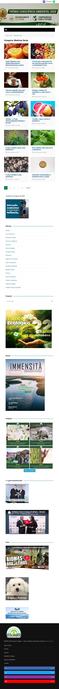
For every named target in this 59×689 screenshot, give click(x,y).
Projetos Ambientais (11, 280)
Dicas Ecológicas (10, 248)
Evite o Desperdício (11, 262)
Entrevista (8, 255)
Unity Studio (49, 641)
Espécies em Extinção (12, 259)
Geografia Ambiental (11, 266)
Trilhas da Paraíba (10, 284)
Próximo (28, 188)
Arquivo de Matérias (9, 659)
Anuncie (6, 652)
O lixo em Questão (11, 276)
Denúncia (8, 244)
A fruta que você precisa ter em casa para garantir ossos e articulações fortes (42, 63)
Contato (6, 663)
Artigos (8, 230)
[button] (17, 434)
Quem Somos (7, 645)
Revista (6, 649)
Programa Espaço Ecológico (13, 287)
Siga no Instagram (29, 470)
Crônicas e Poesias (11, 237)
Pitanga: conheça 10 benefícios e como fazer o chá (41, 92)
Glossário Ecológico (9, 656)
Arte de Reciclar (10, 234)
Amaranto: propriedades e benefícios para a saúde (41, 176)
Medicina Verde (10, 269)
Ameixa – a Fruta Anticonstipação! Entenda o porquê (15, 121)
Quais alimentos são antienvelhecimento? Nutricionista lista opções (15, 63)
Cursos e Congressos (11, 241)
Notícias (8, 273)
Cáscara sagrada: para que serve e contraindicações (15, 91)
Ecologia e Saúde (10, 252)
